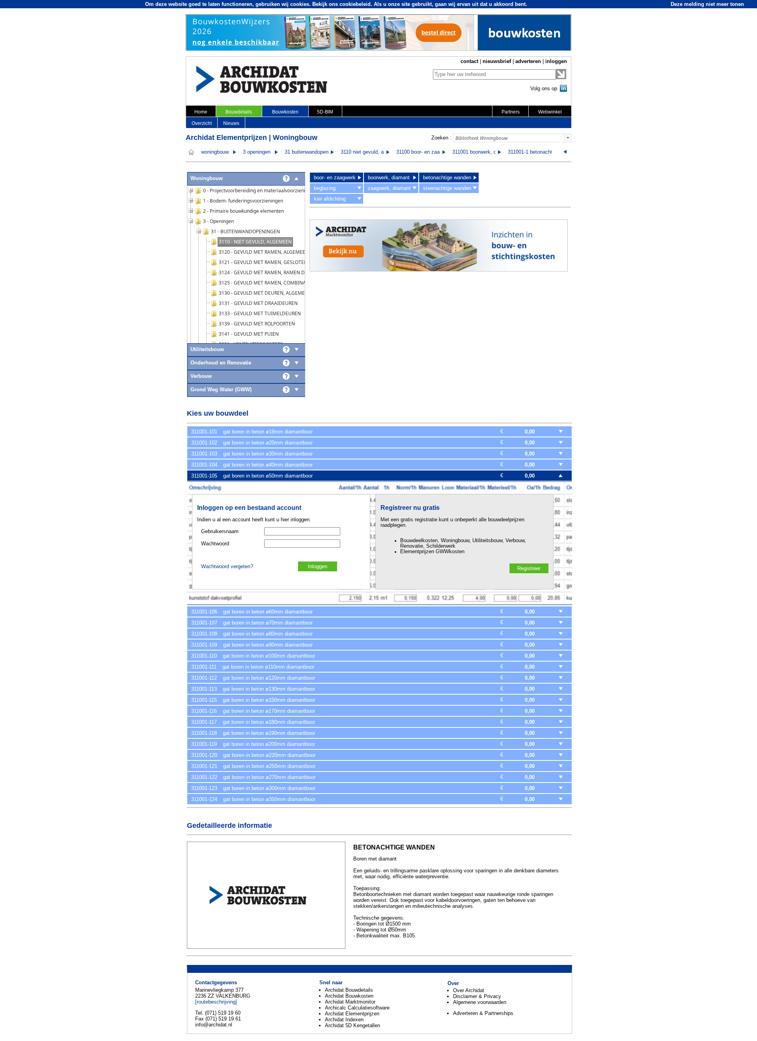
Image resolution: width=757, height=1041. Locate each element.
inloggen (556, 61)
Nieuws (231, 123)
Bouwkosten (285, 112)
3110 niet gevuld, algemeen (372, 152)
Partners (511, 112)
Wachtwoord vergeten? (227, 566)
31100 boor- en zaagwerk (424, 152)
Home (200, 112)
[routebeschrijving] (216, 1002)
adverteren (528, 61)
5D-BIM (325, 112)
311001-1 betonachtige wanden (543, 152)
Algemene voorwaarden (479, 1002)
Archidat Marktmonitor (350, 1002)
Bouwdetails (239, 112)
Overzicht (202, 123)
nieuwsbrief (497, 61)
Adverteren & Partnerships (483, 1013)
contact (469, 61)
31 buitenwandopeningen (313, 152)
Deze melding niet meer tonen (707, 4)
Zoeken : (441, 138)
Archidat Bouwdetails (349, 990)
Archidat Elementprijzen (352, 1014)
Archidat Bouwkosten (349, 996)
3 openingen (256, 152)
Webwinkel (550, 112)
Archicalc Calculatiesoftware (357, 1008)
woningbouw (215, 152)
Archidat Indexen (344, 1019)
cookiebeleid (355, 4)
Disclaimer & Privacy (477, 996)
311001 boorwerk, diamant (482, 152)
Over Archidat (468, 990)
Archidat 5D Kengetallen (352, 1025)
